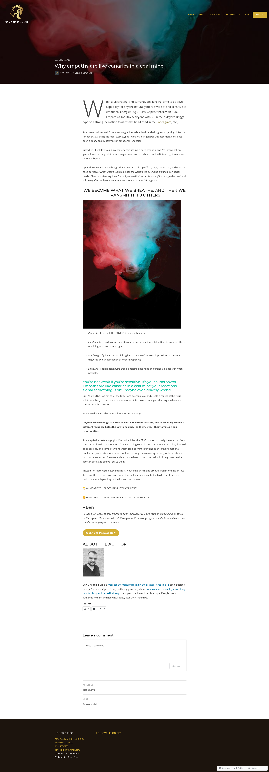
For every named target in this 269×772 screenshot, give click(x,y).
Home (191, 14)
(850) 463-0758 (61, 746)
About (202, 14)
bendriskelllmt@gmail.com (67, 749)
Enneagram (163, 122)
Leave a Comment (83, 72)
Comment (176, 666)
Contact (260, 14)
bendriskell (68, 72)
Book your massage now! (100, 532)
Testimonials (232, 14)
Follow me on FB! (108, 733)
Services (215, 14)
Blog (247, 14)
